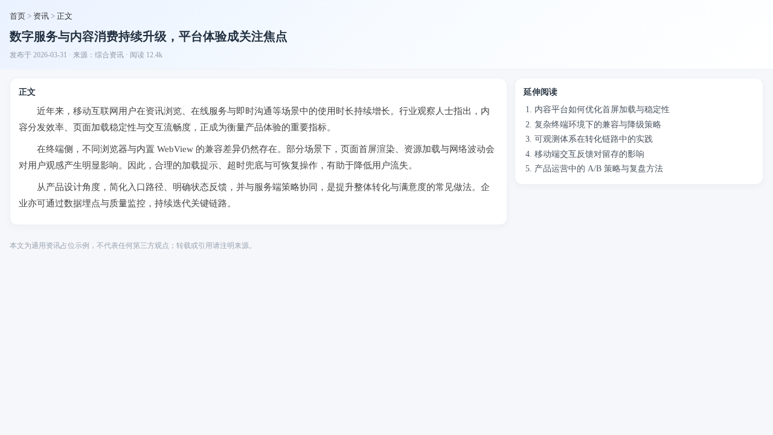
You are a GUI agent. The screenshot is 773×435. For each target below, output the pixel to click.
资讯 (41, 16)
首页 (17, 16)
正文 (64, 16)
